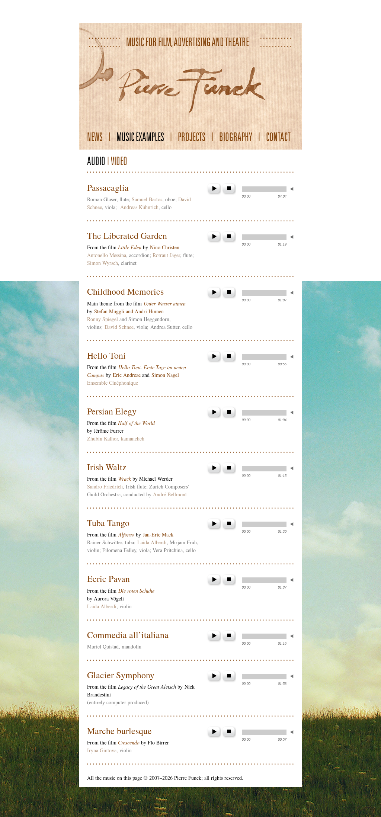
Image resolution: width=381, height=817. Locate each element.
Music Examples (140, 137)
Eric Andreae (127, 374)
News (95, 137)
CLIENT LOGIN (282, 9)
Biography (235, 137)
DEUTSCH (92, 9)
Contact (278, 137)
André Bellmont (170, 494)
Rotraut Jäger (166, 255)
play (213, 189)
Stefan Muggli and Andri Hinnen (129, 311)
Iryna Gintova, (102, 750)
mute (293, 189)
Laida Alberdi (152, 542)
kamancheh (132, 438)
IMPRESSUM (243, 9)
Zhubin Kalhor (102, 438)
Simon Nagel (165, 374)
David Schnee (119, 326)
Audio (96, 161)
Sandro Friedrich (105, 486)
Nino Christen (164, 247)
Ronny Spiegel (102, 319)
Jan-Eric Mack (158, 534)
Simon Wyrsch (102, 262)
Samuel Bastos (147, 199)
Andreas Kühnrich (139, 207)
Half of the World (136, 422)
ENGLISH (121, 9)
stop (228, 189)
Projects (191, 137)
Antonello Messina (106, 255)
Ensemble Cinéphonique (112, 382)
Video (119, 161)
